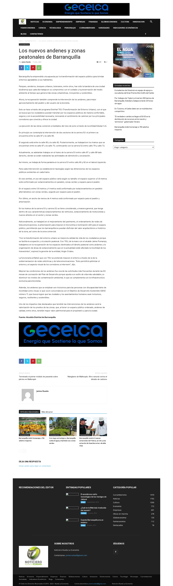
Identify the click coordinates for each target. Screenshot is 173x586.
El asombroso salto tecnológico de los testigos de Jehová (93, 496)
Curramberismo (87, 28)
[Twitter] (27, 67)
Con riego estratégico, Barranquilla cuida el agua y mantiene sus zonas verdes (62, 440)
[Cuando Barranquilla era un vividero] (72, 523)
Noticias (35, 21)
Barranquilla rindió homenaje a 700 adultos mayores (132, 128)
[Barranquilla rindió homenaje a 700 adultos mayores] (32, 426)
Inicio (21, 41)
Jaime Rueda (26, 62)
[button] (151, 22)
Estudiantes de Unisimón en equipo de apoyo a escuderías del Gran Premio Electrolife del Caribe (134, 91)
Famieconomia (28, 28)
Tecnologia (55, 28)
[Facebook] (145, 34)
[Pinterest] (33, 67)
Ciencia (42, 28)
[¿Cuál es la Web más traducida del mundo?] (72, 511)
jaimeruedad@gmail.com (76, 555)
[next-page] (24, 450)
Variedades (104, 28)
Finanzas (93, 21)
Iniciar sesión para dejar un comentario (35, 466)
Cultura (125, 21)
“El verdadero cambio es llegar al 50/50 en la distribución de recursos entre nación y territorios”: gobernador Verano (132, 119)
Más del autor (47, 412)
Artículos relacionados (29, 412)
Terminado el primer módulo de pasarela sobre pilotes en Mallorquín (38, 377)
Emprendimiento (64, 21)
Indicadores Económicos (125, 28)
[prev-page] (20, 450)
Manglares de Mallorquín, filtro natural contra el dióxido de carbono (87, 377)
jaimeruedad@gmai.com (97, 584)
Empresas (80, 21)
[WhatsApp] (38, 67)
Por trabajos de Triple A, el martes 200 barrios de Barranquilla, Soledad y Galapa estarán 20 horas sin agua (134, 100)
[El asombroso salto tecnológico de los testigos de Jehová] (72, 497)
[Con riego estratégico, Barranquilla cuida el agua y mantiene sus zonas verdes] (63, 426)
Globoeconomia (109, 21)
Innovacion (139, 21)
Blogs (23, 34)
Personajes (70, 28)
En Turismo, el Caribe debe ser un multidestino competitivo (133, 110)
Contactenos (36, 34)
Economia (47, 21)
